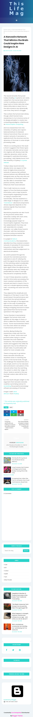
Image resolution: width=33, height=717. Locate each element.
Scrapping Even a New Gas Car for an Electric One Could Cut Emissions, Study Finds (20, 480)
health (6, 574)
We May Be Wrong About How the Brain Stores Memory (19, 459)
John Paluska (9, 50)
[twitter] (13, 650)
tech (9, 29)
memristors (8, 203)
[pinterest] (20, 650)
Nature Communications (10, 240)
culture (6, 570)
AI (15, 98)
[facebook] (6, 650)
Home (5, 29)
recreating (7, 386)
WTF (5, 567)
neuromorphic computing (14, 124)
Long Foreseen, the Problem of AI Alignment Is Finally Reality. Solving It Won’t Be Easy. (20, 470)
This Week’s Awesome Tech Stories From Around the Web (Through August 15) (20, 606)
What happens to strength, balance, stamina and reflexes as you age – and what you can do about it (20, 616)
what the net (8, 580)
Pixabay (16, 394)
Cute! (5, 564)
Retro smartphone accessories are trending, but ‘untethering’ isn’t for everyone (19, 627)
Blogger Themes (17, 716)
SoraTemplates (16, 712)
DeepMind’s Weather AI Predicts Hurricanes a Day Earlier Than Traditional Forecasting (19, 596)
